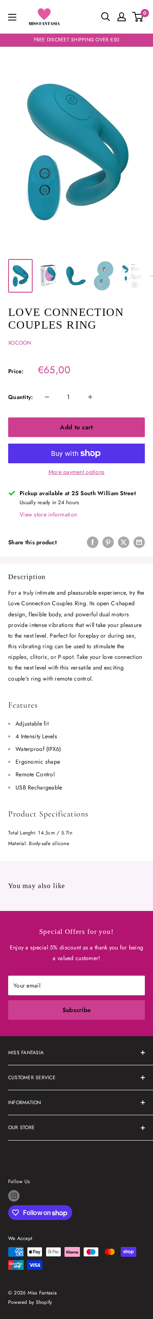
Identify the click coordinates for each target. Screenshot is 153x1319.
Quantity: (20, 397)
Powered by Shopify (30, 1302)
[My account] (122, 16)
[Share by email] (139, 542)
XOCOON (19, 343)
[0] (138, 17)
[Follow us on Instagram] (14, 1196)
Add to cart (76, 427)
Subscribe (76, 1010)
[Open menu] (12, 17)
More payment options (77, 472)
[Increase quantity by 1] (90, 397)
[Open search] (105, 16)
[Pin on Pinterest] (108, 542)
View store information (48, 514)
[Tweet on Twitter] (123, 542)
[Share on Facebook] (92, 542)
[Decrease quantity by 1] (46, 397)
